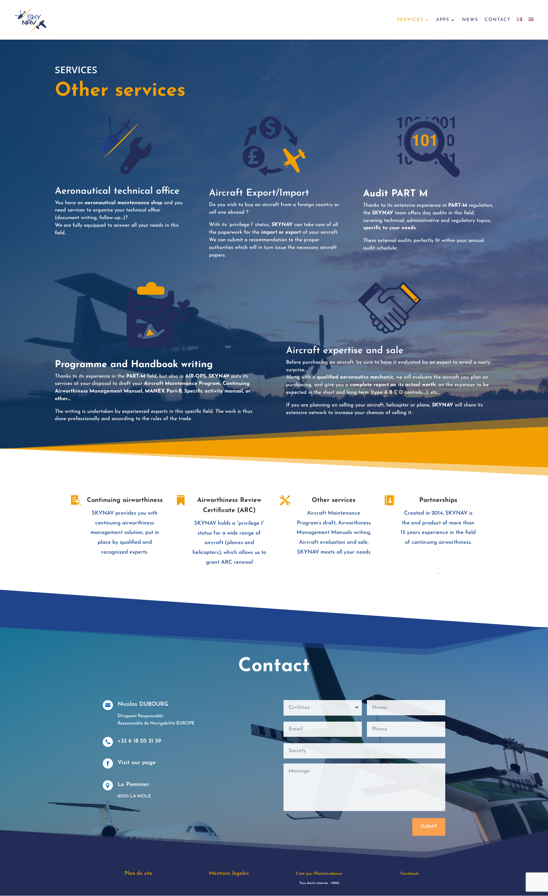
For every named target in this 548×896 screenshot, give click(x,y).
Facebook (410, 874)
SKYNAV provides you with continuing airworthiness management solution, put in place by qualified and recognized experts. (124, 532)
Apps (442, 20)
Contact (498, 20)
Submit (429, 826)
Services (410, 20)
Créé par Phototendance (319, 874)
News (470, 20)
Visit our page (137, 763)
